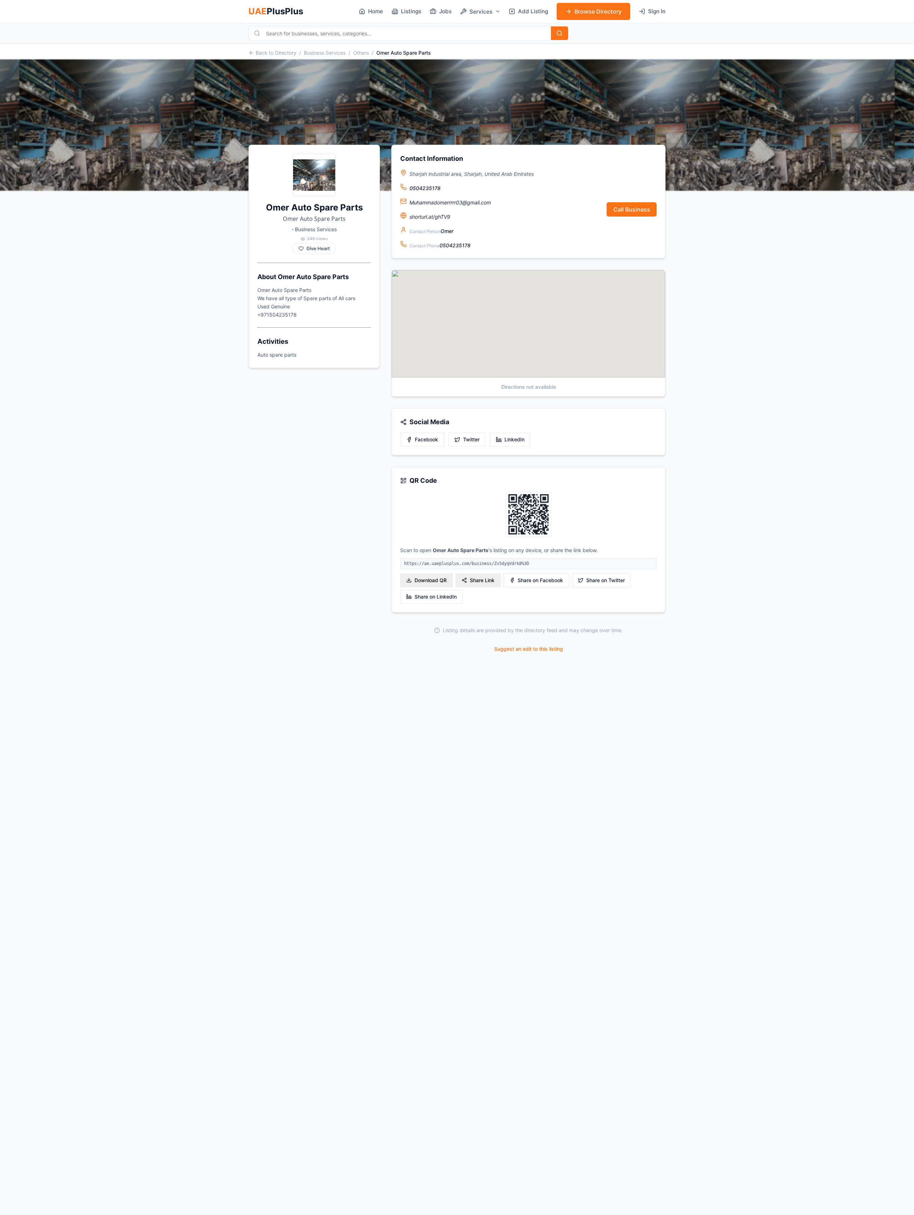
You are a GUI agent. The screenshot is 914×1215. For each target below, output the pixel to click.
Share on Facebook (540, 580)
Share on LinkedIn (436, 597)
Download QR (431, 580)
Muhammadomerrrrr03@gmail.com (450, 202)
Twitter (471, 439)
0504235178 (425, 188)
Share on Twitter (605, 580)
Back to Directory (276, 53)
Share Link (482, 580)
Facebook (426, 439)
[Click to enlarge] (528, 514)
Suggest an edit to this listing (528, 649)
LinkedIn (514, 439)
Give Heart (318, 248)
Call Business (631, 209)
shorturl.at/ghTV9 (430, 217)
